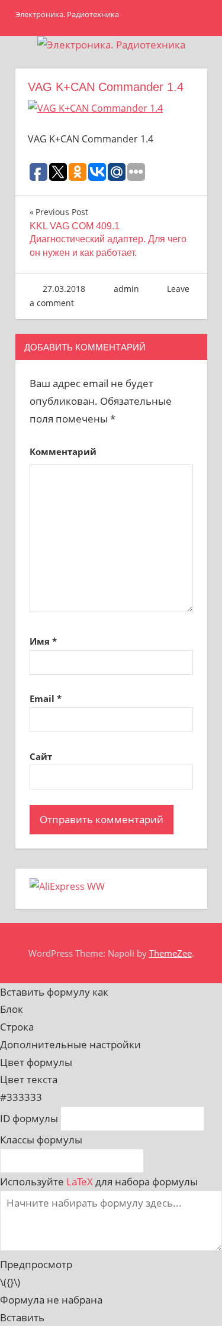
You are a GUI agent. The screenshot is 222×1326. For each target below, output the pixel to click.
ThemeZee (170, 953)
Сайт (41, 756)
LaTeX (79, 1181)
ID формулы (29, 1118)
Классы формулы (41, 1139)
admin (126, 288)
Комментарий (63, 451)
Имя (43, 641)
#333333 (21, 1097)
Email (46, 698)
